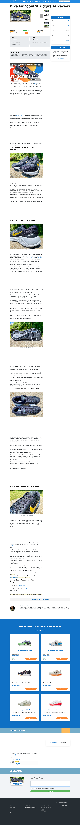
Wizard (44, 1)
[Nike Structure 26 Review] (55, 643)
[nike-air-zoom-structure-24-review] (46, 19)
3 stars (36, 778)
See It (26, 32)
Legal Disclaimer (28, 802)
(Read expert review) (16, 655)
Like (17, 759)
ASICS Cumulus (25, 257)
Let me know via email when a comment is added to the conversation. (44, 788)
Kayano (36, 83)
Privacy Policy (28, 805)
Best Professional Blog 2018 (46, 807)
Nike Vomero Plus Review (55, 710)
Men (14, 585)
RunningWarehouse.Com (31, 588)
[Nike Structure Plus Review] (24, 643)
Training (54, 1)
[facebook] (57, 805)
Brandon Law (26, 606)
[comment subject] (17, 780)
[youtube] (66, 805)
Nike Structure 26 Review (55, 650)
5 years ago (13, 754)
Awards (42, 802)
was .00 (13, 659)
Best (31, 1)
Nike (68, 20)
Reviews (24, 1)
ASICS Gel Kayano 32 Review (24, 680)
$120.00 (26, 31)
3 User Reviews (40, 32)
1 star (31, 778)
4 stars (39, 778)
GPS (48, 1)
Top (68, 821)
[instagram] (63, 805)
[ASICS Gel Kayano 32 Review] (24, 673)
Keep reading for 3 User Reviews (40, 600)
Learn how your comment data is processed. (53, 794)
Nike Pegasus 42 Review (24, 710)
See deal (30, 658)
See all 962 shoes (40, 630)
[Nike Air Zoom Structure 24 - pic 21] (20, 15)
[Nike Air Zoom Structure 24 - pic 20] (46, 23)
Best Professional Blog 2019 (46, 805)
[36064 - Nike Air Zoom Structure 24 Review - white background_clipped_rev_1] (46, 15)
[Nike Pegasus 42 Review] (24, 703)
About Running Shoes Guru (30, 807)
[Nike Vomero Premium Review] (55, 673)
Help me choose (61, 58)
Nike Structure (66, 40)
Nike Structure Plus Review (24, 650)
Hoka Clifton (40, 257)
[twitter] (60, 805)
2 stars (34, 778)
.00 (13, 658)
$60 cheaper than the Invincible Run (18, 545)
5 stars (41, 778)
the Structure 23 (19, 115)
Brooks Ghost (32, 257)
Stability (67, 25)
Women (22, 585)
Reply (19, 759)
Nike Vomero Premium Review (55, 680)
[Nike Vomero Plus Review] (55, 703)
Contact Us (27, 810)
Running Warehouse (14, 577)
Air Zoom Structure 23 (65, 42)
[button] (11, 16)
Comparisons (37, 1)
